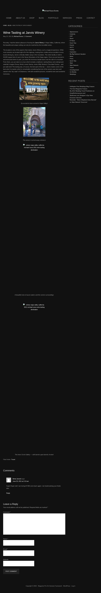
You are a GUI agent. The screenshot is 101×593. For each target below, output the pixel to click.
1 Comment (28, 36)
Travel (13, 459)
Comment (7, 512)
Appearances (74, 32)
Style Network (74, 65)
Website (5, 559)
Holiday (72, 49)
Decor (71, 38)
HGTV (72, 47)
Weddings (73, 74)
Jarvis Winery (39, 42)
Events (72, 45)
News (71, 56)
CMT (71, 36)
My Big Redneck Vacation (78, 54)
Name (5, 539)
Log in (73, 586)
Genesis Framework (55, 586)
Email (5, 549)
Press (71, 58)
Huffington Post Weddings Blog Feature (82, 86)
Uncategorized (74, 70)
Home (5, 25)
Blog (9, 25)
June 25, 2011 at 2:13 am (21, 481)
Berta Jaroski (17, 479)
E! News (72, 40)
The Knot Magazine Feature (78, 89)
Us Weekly (73, 72)
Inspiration (73, 52)
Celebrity (72, 34)
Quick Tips (73, 61)
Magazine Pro (42, 586)
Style (71, 63)
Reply (8, 493)
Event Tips (73, 43)
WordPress (66, 586)
